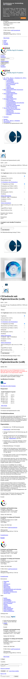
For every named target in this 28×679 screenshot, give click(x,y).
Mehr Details (6, 38)
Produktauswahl (10, 111)
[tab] (14, 538)
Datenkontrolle (9, 97)
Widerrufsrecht (6, 584)
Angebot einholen (5, 61)
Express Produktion (10, 101)
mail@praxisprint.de (15, 30)
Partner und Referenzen (11, 106)
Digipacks (8, 91)
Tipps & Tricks (6, 108)
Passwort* (3, 665)
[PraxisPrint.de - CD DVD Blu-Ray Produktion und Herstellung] (12, 75)
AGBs (4, 582)
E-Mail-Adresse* (4, 664)
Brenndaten (9, 114)
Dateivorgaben (6, 93)
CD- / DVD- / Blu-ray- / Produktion (11, 77)
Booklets (8, 85)
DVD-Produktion (10, 81)
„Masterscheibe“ (12, 438)
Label (4, 383)
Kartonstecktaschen (10, 92)
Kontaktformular (4, 535)
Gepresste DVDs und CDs (12, 83)
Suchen (5, 40)
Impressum (5, 585)
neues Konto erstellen (14, 671)
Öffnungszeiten (9, 100)
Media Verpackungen (8, 89)
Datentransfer (9, 96)
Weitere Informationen (6, 195)
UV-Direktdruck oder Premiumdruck (9, 182)
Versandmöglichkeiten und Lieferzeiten (15, 102)
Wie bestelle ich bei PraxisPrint (13, 109)
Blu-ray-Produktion (10, 84)
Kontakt (3, 537)
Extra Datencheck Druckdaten (13, 113)
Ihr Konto (5, 43)
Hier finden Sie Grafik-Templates (8, 386)
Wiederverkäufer (10, 88)
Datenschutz (6, 581)
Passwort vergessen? (5, 668)
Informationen (6, 98)
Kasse (4, 41)
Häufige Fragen (9, 110)
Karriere (5, 598)
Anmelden (5, 44)
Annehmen (23, 18)
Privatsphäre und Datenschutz (13, 105)
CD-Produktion (9, 80)
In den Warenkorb (5, 229)
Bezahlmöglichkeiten (11, 104)
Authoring (8, 87)
